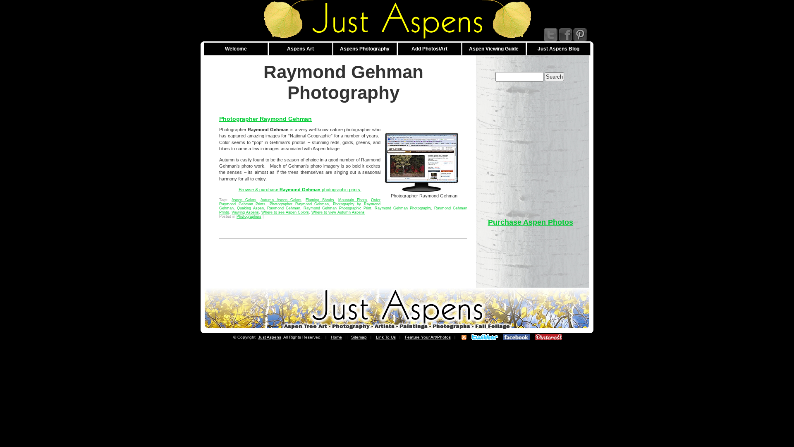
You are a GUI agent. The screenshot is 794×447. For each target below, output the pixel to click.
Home (336, 337)
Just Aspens (269, 337)
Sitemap (359, 337)
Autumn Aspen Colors (281, 200)
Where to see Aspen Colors (285, 212)
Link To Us (386, 337)
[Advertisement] (530, 145)
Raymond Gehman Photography (403, 208)
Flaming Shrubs (320, 200)
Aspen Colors (244, 200)
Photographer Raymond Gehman (265, 118)
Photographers (249, 216)
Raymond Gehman (283, 208)
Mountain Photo (352, 200)
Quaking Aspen (250, 208)
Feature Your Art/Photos (428, 337)
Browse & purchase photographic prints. (300, 189)
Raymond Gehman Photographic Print (337, 208)
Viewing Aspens (245, 212)
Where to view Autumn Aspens (338, 212)
